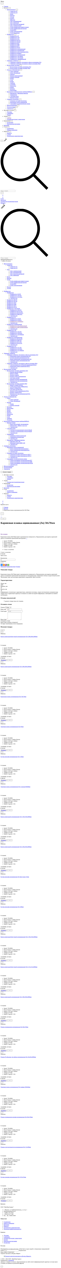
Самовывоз (10, 113)
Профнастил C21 (14, 39)
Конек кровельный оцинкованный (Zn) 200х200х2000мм (16, 666)
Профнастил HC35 (15, 40)
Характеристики (10, 566)
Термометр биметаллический (18, 435)
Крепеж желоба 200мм (16, 372)
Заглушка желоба (14, 378)
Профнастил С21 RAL (16, 297)
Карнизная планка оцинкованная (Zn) (20, 356)
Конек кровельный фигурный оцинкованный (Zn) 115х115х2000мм (19, 967)
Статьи (9, 134)
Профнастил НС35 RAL (16, 313)
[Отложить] (2, 563)
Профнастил (10, 34)
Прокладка (13, 86)
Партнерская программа (13, 124)
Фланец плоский (14, 77)
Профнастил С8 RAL (16, 320)
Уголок (12, 17)
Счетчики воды (14, 96)
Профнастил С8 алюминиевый (18, 326)
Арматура (9, 265)
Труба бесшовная (14, 33)
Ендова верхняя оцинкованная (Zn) (19, 357)
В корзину (3, 660)
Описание (3, 566)
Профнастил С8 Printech (16, 321)
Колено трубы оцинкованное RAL (19, 391)
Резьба (12, 81)
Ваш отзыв (4, 619)
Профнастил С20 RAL (16, 333)
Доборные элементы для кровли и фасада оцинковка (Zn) (25, 62)
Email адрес (4, 611)
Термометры (13, 94)
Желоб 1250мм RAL (15, 388)
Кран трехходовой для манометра (19, 424)
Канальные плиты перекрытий (18, 102)
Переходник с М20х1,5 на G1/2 (18, 425)
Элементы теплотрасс (13, 99)
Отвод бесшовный (15, 73)
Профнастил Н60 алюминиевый (19, 327)
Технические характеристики (15, 136)
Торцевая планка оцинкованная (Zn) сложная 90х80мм (15, 786)
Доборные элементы (12, 60)
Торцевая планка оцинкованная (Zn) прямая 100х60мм (15, 1087)
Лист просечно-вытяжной (17, 24)
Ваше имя (4, 609)
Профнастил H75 (14, 46)
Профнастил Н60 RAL (16, 314)
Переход (12, 74)
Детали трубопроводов (13, 70)
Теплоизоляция (11, 107)
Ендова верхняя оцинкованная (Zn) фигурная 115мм (15, 877)
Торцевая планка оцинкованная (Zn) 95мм (12, 726)
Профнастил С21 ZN (15, 347)
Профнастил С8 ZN (15, 294)
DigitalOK (11, 1260)
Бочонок (12, 88)
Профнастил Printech (15, 53)
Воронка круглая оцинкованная (18, 381)
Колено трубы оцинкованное (18, 376)
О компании (10, 128)
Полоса (12, 18)
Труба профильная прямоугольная (19, 27)
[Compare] (4, 519)
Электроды (10, 108)
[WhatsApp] (8, 565)
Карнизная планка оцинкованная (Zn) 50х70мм (13, 696)
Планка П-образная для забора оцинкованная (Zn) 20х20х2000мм (18, 1057)
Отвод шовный (14, 71)
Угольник (12, 84)
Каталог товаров (7, 472)
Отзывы (18, 566)
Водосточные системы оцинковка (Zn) (20, 67)
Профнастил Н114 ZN (16, 343)
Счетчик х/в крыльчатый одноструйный (21, 430)
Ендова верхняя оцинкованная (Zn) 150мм (12, 756)
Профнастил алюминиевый (17, 54)
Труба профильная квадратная (18, 28)
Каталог (6, 508)
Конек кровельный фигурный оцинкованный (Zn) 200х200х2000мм (19, 636)
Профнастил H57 (14, 43)
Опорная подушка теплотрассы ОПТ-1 (20, 454)
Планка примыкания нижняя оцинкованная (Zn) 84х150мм (17, 1117)
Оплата (9, 114)
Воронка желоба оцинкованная (18, 379)
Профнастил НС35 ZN (16, 311)
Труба (8, 279)
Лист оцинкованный (15, 21)
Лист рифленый (14, 22)
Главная (6, 6)
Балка (11, 14)
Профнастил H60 (14, 44)
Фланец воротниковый (16, 75)
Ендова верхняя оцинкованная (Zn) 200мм (12, 907)
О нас (2, 198)
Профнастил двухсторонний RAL (19, 52)
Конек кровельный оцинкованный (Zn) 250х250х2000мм (16, 846)
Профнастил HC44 (15, 41)
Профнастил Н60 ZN (16, 340)
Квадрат (12, 15)
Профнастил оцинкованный (17, 49)
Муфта (12, 78)
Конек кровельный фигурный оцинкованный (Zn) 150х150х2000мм (19, 937)
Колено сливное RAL (16, 392)
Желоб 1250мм (14, 373)
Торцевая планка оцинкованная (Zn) (20, 360)
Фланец (9, 402)
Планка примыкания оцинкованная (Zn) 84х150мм (14, 1027)
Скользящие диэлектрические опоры (20, 103)
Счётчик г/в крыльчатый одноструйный (21, 431)
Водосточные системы (13, 65)
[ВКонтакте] (2, 565)
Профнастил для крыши (16, 57)
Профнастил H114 (15, 47)
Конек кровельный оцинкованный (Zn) (20, 359)
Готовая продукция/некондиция (9, 201)
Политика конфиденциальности (12, 1229)
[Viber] (6, 565)
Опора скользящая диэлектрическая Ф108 (21, 463)
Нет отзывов (4, 534)
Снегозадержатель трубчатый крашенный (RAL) (23, 365)
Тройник (12, 83)
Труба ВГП (13, 30)
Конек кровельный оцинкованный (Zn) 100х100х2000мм (16, 997)
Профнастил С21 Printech (17, 350)
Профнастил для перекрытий (18, 59)
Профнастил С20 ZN (15, 295)
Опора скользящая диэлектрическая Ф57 (21, 460)
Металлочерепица (12, 105)
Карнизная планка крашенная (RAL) (20, 366)
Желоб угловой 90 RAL (16, 385)
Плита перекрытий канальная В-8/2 (19, 450)
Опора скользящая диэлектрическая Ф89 (21, 461)
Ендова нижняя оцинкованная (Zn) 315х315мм (13, 1177)
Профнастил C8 (14, 36)
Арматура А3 (13, 12)
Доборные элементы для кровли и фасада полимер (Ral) (25, 63)
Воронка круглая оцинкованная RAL (20, 394)
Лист (8, 269)
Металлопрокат (11, 9)
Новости (9, 133)
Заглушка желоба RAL (16, 389)
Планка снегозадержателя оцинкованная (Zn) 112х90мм (16, 1147)
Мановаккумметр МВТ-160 (17, 443)
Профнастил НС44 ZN (16, 339)
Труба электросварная (16, 31)
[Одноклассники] (4, 565)
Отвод (8, 398)
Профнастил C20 (14, 37)
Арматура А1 (13, 11)
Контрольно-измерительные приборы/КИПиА (19, 91)
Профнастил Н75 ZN (16, 341)
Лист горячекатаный (15, 25)
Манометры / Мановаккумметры (19, 93)
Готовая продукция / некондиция (16, 119)
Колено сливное (14, 375)
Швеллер (12, 20)
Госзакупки (10, 122)
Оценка (3, 607)
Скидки (9, 118)
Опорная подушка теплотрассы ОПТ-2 (20, 456)
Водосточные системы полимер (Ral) (20, 68)
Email (2, 1250)
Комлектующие (14, 97)
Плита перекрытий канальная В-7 (19, 448)
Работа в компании (12, 130)
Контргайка (13, 90)
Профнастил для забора (16, 56)
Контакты (6, 125)
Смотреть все (13, 298)
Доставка (9, 112)
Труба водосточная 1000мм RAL (19, 386)
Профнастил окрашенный (17, 50)
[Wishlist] (2, 519)
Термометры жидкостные (17, 437)
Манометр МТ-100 (15, 441)
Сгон (11, 80)
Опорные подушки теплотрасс (18, 100)
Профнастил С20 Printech (17, 334)
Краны (12, 87)
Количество (4, 558)
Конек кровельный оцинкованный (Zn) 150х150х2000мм (16, 816)
